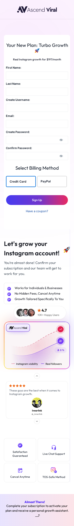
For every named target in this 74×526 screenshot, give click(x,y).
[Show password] (61, 140)
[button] (37, 376)
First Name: (13, 67)
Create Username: (18, 99)
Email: (10, 115)
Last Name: (13, 83)
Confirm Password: (19, 148)
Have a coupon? (37, 211)
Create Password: (18, 132)
